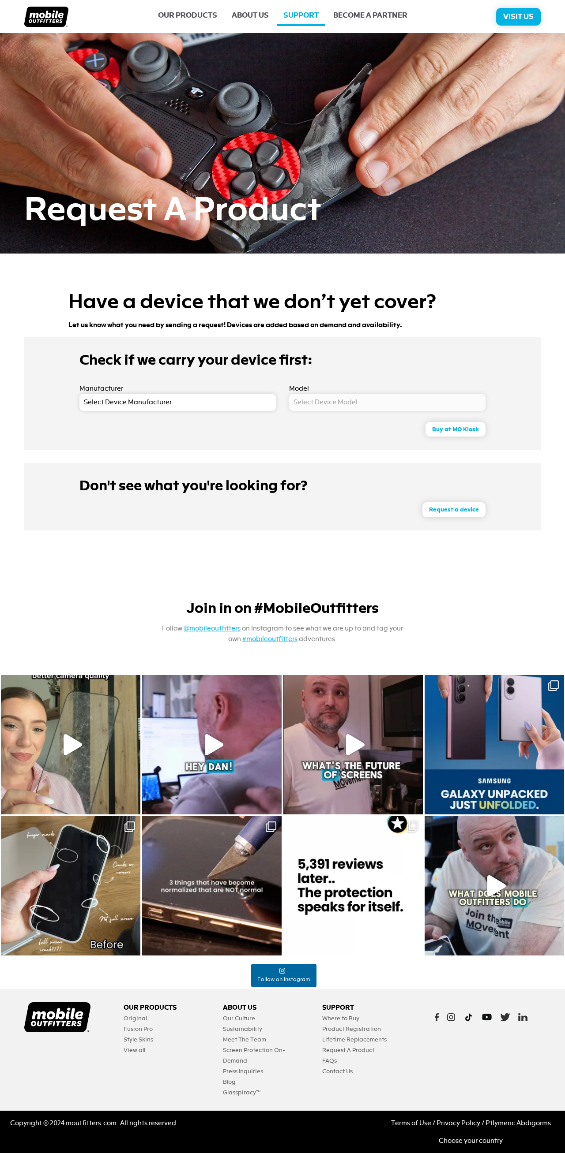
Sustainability (242, 1029)
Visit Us (518, 17)
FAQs (329, 1060)
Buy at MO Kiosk (455, 429)
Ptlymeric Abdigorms (518, 1123)
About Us (250, 15)
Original (135, 1018)
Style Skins (138, 1039)
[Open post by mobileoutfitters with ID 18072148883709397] (353, 744)
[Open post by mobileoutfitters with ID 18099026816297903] (70, 744)
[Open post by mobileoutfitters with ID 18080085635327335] (212, 885)
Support (301, 15)
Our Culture (239, 1018)
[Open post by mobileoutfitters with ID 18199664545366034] (494, 744)
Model (299, 388)
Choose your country (471, 1140)
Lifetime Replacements (354, 1039)
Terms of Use (411, 1123)
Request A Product (348, 1050)
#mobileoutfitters (270, 638)
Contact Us (337, 1071)
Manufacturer (101, 388)
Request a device (454, 509)
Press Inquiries (243, 1071)
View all (134, 1050)
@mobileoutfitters (212, 628)
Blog (229, 1081)
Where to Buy (340, 1018)
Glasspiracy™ (241, 1092)
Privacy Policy (458, 1123)
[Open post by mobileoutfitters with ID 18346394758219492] (353, 885)
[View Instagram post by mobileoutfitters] (131, 803)
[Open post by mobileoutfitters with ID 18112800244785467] (70, 885)
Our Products (187, 15)
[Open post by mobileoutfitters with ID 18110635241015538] (212, 744)
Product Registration (351, 1029)
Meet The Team (244, 1039)
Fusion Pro (138, 1029)
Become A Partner (370, 15)
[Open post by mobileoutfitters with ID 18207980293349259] (494, 885)
